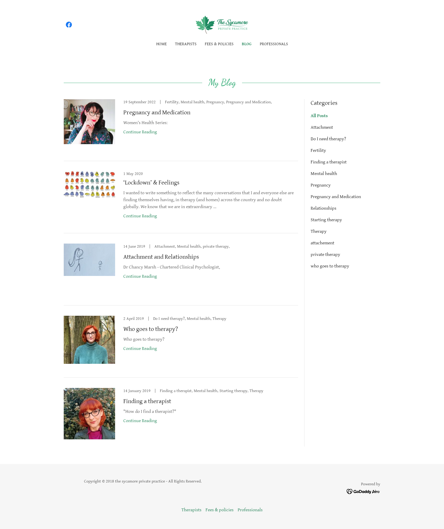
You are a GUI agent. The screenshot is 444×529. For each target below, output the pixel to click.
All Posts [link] (319, 115)
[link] (69, 25)
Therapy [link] (319, 231)
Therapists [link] (186, 44)
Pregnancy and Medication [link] (336, 196)
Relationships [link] (323, 208)
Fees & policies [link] (219, 44)
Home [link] (161, 44)
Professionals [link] (274, 44)
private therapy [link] (325, 254)
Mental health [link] (324, 173)
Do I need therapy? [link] (328, 139)
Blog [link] (247, 44)
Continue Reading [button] (140, 132)
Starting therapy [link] (326, 219)
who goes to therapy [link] (330, 266)
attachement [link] (322, 243)
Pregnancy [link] (321, 185)
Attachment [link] (322, 127)
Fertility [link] (318, 150)
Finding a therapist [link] (329, 162)
